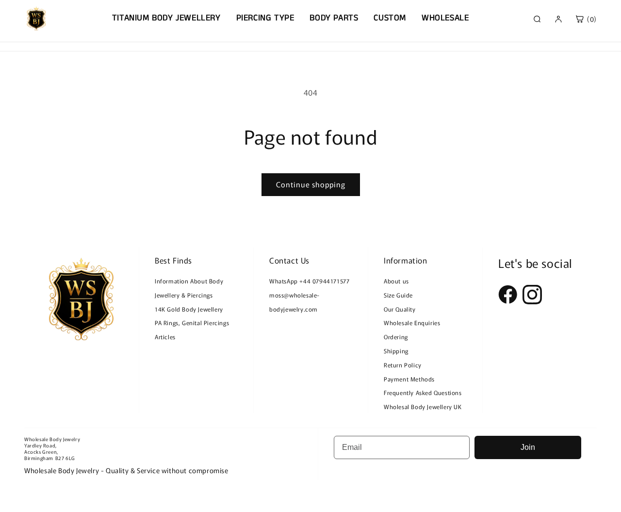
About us (396, 281)
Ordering (396, 336)
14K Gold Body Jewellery (189, 309)
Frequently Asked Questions (423, 392)
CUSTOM (390, 18)
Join (528, 447)
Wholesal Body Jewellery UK (423, 406)
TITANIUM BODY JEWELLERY (166, 18)
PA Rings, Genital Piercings (192, 322)
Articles (165, 336)
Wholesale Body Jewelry (52, 439)
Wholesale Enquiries (412, 322)
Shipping (396, 351)
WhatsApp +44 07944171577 (309, 281)
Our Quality (400, 309)
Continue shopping (310, 184)
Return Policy (403, 365)
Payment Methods (409, 379)
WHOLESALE (445, 18)
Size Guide (398, 295)
